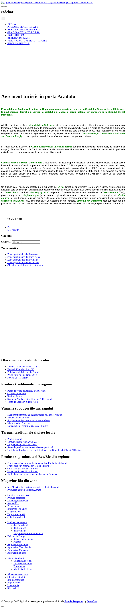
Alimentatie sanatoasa (17, 574)
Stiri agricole (13, 588)
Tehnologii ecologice (17, 500)
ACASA (11, 24)
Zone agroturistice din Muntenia (22, 259)
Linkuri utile (13, 585)
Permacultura (13, 506)
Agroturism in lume (16, 552)
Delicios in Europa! (16, 536)
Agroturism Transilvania (19, 547)
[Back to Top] (2, 606)
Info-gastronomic (15, 580)
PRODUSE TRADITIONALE (22, 26)
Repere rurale (13, 582)
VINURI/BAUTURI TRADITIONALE (27, 40)
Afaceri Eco (13, 503)
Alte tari (17, 541)
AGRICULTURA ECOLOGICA (23, 29)
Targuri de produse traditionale (28, 533)
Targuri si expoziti (16, 514)
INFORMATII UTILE (18, 43)
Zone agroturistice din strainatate (23, 262)
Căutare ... (6, 242)
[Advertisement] (63, 68)
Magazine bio (14, 511)
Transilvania (19, 566)
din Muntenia (20, 530)
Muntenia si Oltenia (23, 569)
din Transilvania (21, 525)
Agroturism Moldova (17, 544)
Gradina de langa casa (18, 495)
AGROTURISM (15, 35)
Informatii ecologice (17, 509)
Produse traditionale (17, 522)
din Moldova (20, 528)
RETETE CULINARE (18, 38)
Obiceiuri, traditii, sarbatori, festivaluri (25, 265)
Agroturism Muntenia (17, 550)
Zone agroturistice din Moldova (22, 254)
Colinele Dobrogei (23, 560)
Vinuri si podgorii (15, 558)
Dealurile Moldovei (23, 563)
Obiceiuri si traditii (16, 577)
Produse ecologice (16, 497)
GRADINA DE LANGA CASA (23, 32)
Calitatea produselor (17, 517)
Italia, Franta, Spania (23, 539)
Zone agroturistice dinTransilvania (23, 257)
